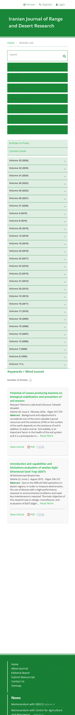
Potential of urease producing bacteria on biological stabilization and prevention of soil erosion (36, 396)
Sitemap (16, 685)
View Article (17, 447)
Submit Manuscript (22, 109)
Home (10, 42)
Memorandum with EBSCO (27, 704)
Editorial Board (20, 673)
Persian (30, 4)
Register (47, 4)
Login (61, 4)
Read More (46, 435)
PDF (37, 447)
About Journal (19, 668)
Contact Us (17, 130)
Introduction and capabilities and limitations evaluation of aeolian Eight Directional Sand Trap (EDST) (34, 467)
